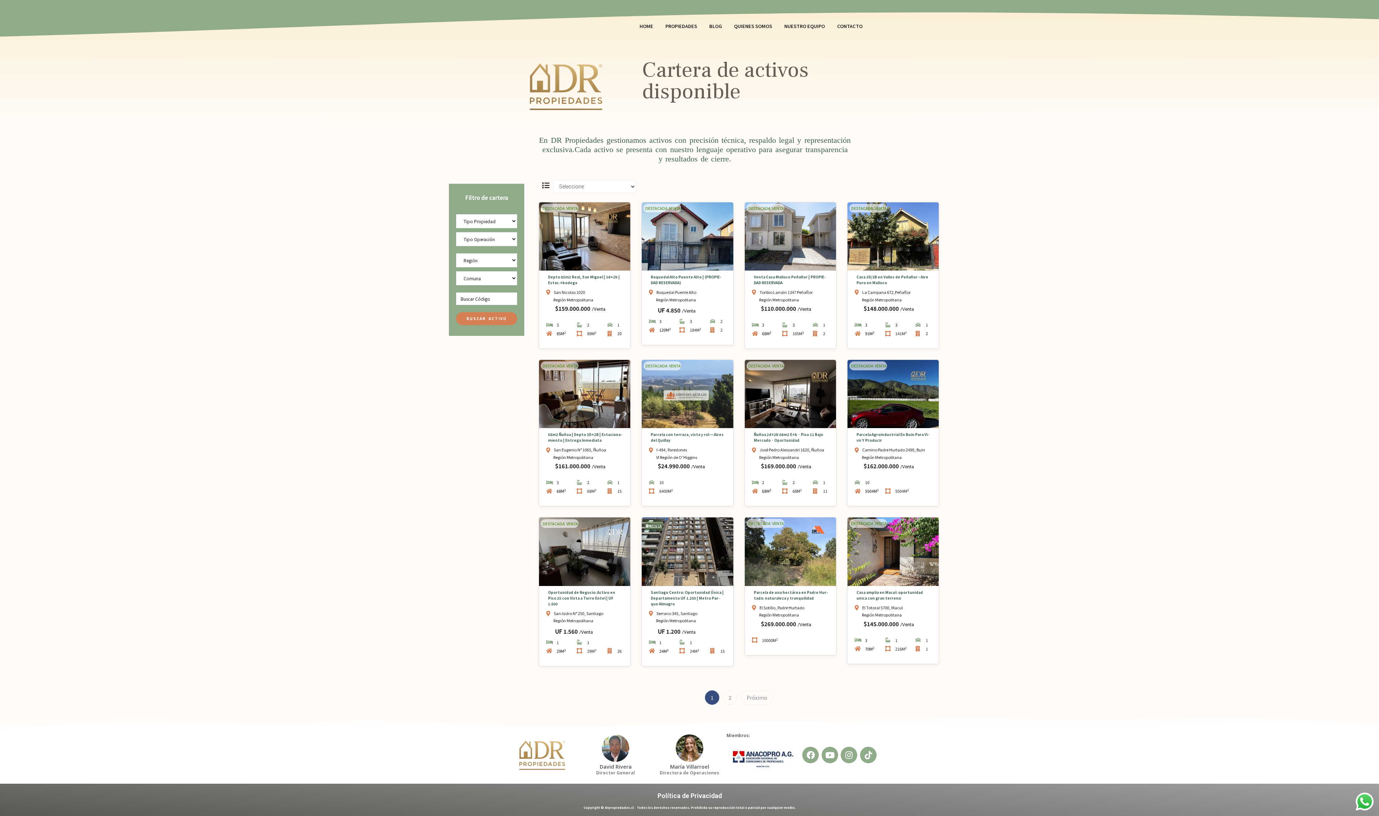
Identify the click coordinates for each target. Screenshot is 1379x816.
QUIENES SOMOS (753, 26)
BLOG (715, 26)
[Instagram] (849, 755)
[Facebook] (810, 755)
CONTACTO (850, 26)
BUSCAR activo (486, 318)
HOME (646, 26)
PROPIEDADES (681, 26)
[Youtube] (830, 755)
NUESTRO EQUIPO (804, 26)
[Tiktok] (868, 755)
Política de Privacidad (690, 795)
